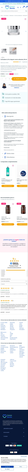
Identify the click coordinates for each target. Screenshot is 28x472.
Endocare (3, 325)
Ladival (11, 352)
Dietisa (11, 366)
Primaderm (22, 329)
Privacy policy (24, 456)
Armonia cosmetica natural (21, 355)
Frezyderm (12, 329)
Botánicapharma (14, 347)
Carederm (3, 345)
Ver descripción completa (6, 71)
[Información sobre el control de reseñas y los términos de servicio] (20, 265)
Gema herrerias (4, 337)
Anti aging (21, 352)
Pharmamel (12, 339)
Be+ (11, 336)
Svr (10, 332)
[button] (26, 7)
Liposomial (3, 351)
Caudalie (3, 328)
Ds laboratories (13, 337)
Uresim (11, 351)
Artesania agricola (3, 360)
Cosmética (6, 15)
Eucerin (2, 352)
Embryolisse (13, 350)
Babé (20, 345)
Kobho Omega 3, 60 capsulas (5, 219)
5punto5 (12, 328)
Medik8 (2, 348)
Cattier (2, 370)
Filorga (20, 325)
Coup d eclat (13, 361)
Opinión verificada (5, 290)
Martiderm (3, 329)
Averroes (3, 365)
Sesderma (3, 326)
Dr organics (22, 347)
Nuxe (11, 335)
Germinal (21, 328)
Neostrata (12, 322)
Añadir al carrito (20, 79)
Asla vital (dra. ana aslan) (4, 363)
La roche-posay (4, 347)
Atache (21, 322)
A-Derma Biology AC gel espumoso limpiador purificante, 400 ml (6, 181)
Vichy (20, 324)
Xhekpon (12, 348)
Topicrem (3, 336)
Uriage (11, 333)
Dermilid (12, 363)
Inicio (2, 15)
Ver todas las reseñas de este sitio (14, 267)
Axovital (2, 335)
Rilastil (20, 326)
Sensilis (11, 326)
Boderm (2, 350)
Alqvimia (21, 351)
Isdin (2, 333)
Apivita (11, 325)
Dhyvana (12, 365)
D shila (11, 362)
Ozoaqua (3, 339)
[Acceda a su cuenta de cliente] (20, 7)
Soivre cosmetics (21, 349)
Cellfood (12, 359)
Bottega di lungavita (3, 368)
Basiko (11, 324)
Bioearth (3, 366)
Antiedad (11, 15)
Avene (2, 324)
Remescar (12, 345)
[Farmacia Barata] (10, 7)
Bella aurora (3, 332)
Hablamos (16, 87)
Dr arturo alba (4, 322)
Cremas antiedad (18, 15)
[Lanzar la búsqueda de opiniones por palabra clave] (26, 284)
